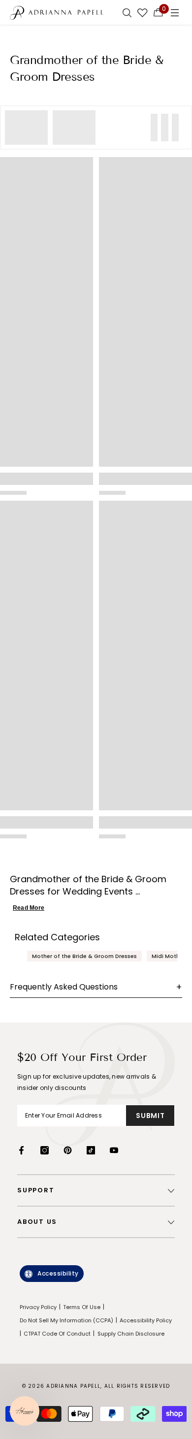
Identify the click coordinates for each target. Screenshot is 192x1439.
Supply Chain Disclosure (130, 1334)
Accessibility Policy (146, 1320)
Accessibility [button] (58, 1273)
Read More (28, 907)
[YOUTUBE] (114, 1150)
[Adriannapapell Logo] (56, 12)
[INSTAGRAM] (44, 1150)
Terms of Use (81, 1307)
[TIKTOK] (91, 1150)
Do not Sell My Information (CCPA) (66, 1320)
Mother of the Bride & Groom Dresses (84, 956)
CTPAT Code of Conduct (57, 1334)
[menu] (175, 12)
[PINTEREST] (68, 1150)
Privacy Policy (38, 1307)
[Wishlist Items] (142, 12)
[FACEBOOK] (21, 1150)
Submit (150, 1115)
